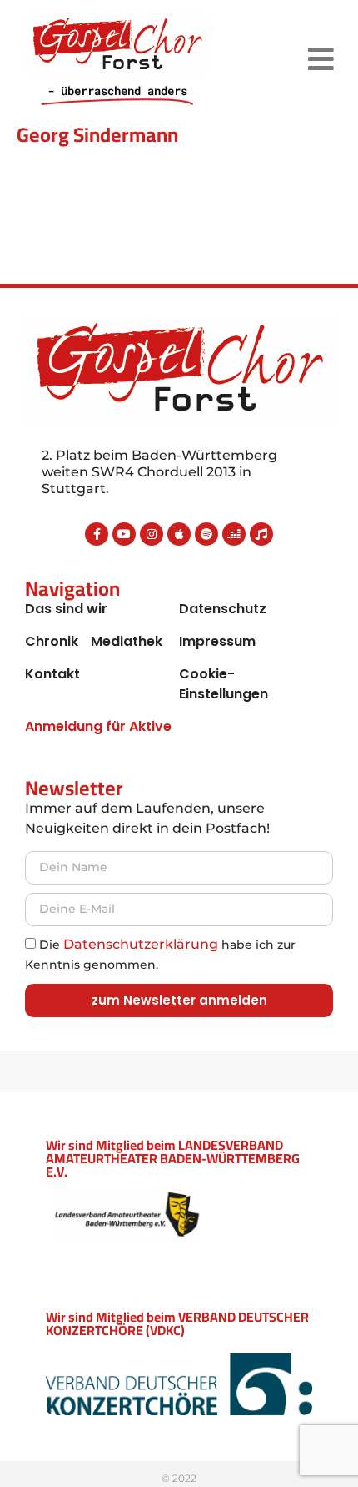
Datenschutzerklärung (140, 944)
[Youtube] (124, 534)
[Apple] (179, 534)
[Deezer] (234, 534)
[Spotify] (206, 534)
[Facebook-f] (96, 534)
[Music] (261, 534)
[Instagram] (151, 534)
